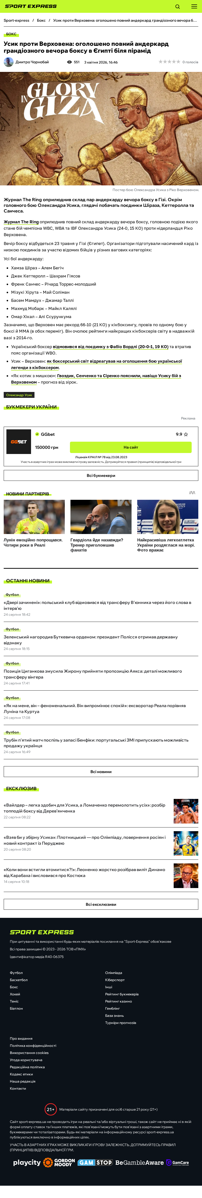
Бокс (11, 34)
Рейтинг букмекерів (122, 994)
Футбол (12, 594)
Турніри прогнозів (120, 1022)
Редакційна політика (27, 1067)
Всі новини (101, 771)
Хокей (15, 994)
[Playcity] (27, 1163)
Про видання (21, 1038)
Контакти (18, 1088)
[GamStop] (95, 1163)
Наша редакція (22, 1081)
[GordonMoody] (59, 1163)
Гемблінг (112, 1008)
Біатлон (16, 1008)
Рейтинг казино (118, 1001)
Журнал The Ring (21, 221)
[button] (177, 7)
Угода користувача (26, 1060)
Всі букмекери (101, 475)
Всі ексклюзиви (101, 904)
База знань (114, 1015)
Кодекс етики (21, 1074)
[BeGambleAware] (140, 1163)
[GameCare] (177, 1163)
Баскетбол (19, 980)
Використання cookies (29, 1053)
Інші (108, 987)
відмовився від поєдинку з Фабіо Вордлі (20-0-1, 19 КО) (110, 346)
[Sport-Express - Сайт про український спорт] (28, 6)
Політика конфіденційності (33, 1045)
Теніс (14, 1001)
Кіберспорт (115, 980)
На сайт (131, 447)
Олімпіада (113, 973)
